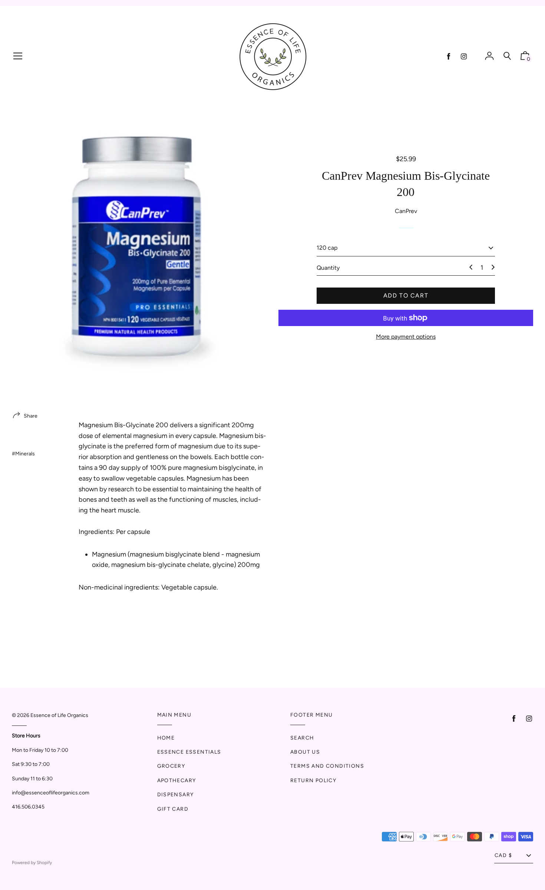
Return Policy (313, 780)
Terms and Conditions (327, 766)
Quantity (328, 267)
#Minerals (23, 454)
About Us (305, 752)
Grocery (171, 766)
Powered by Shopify (32, 862)
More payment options (406, 336)
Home (166, 738)
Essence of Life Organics (59, 715)
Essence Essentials (189, 752)
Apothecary (176, 780)
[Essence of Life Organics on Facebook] (449, 56)
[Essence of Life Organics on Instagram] (464, 56)
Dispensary (175, 794)
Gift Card (173, 809)
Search (302, 738)
